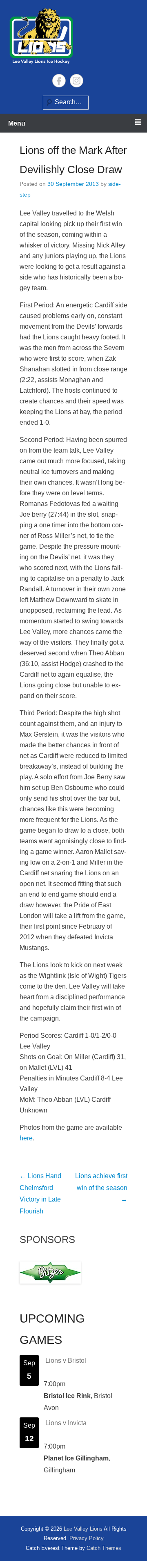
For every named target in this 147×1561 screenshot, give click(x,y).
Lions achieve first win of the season (101, 1187)
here (26, 1138)
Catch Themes (104, 1548)
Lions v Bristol (65, 1360)
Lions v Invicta (66, 1422)
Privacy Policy (86, 1538)
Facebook (59, 80)
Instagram (76, 80)
